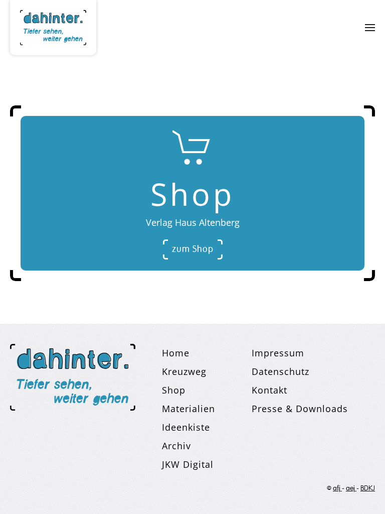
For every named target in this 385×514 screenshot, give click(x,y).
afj (337, 488)
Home (175, 353)
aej (351, 488)
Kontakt (269, 390)
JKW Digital (188, 464)
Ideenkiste (186, 427)
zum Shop (193, 249)
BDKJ (367, 488)
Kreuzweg (184, 371)
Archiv (176, 446)
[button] (370, 28)
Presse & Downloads (300, 409)
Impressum (278, 353)
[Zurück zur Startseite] (53, 27)
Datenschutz (280, 371)
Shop (173, 390)
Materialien (188, 409)
